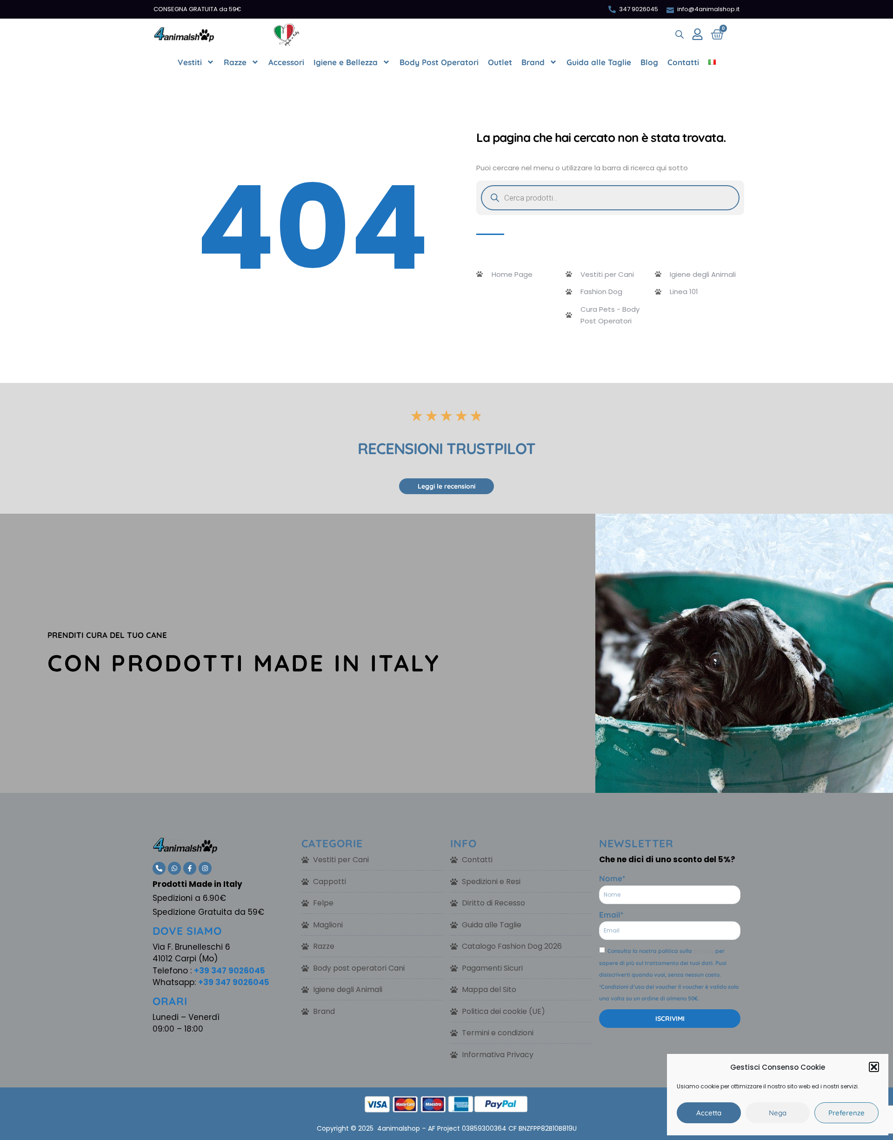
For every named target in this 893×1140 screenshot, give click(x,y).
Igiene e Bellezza (345, 62)
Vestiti (190, 62)
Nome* (612, 878)
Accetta (708, 1112)
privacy (703, 950)
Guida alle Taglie (598, 62)
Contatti (683, 62)
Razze (235, 62)
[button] (874, 1067)
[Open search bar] (679, 34)
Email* (611, 914)
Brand (533, 62)
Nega (777, 1112)
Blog (649, 62)
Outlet (500, 62)
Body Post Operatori (439, 62)
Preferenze (846, 1112)
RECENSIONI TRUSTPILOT (446, 448)
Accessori (286, 62)
